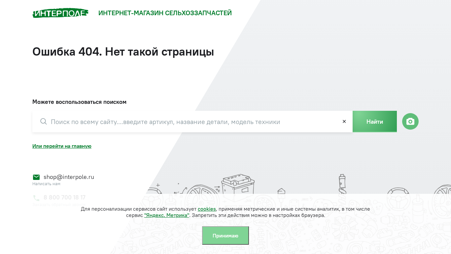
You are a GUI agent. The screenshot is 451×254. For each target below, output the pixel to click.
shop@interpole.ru (69, 177)
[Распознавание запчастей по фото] (410, 121)
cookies (207, 208)
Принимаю (225, 235)
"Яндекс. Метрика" (166, 215)
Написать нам (46, 183)
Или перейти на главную (61, 146)
